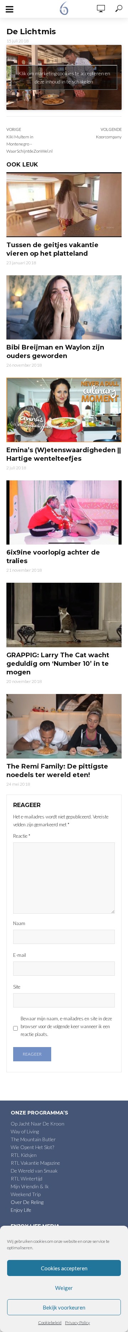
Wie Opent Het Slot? (32, 1147)
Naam (19, 923)
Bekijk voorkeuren (64, 1307)
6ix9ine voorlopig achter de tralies (53, 556)
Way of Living (25, 1131)
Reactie (21, 836)
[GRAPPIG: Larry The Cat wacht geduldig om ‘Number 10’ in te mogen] (64, 615)
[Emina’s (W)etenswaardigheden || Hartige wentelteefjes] (64, 410)
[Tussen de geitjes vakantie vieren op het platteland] (64, 204)
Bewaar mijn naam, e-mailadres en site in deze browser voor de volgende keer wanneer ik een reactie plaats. (66, 1026)
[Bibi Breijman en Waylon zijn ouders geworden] (64, 307)
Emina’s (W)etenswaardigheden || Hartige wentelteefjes (63, 454)
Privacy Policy (77, 1322)
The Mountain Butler (33, 1139)
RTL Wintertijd (26, 1178)
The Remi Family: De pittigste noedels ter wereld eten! (57, 770)
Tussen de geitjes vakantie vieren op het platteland (52, 249)
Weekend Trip (26, 1194)
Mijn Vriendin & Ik (30, 1186)
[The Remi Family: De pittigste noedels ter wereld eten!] (64, 726)
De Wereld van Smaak (34, 1171)
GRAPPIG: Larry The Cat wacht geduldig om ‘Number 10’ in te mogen (57, 663)
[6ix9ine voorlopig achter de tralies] (64, 512)
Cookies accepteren (64, 1268)
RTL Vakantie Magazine (35, 1163)
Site (16, 987)
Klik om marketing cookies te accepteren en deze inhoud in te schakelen (64, 77)
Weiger (64, 1288)
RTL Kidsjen (24, 1155)
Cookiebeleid (50, 1322)
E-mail (19, 955)
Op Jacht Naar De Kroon (37, 1124)
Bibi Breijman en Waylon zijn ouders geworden (55, 351)
